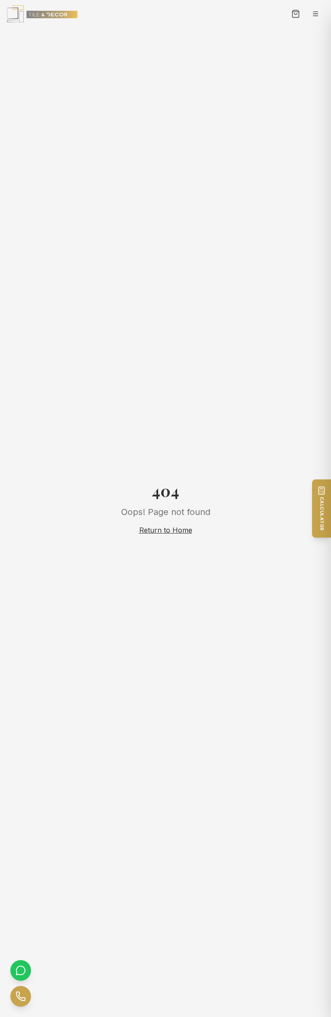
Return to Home (165, 530)
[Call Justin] (20, 996)
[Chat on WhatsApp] (20, 970)
